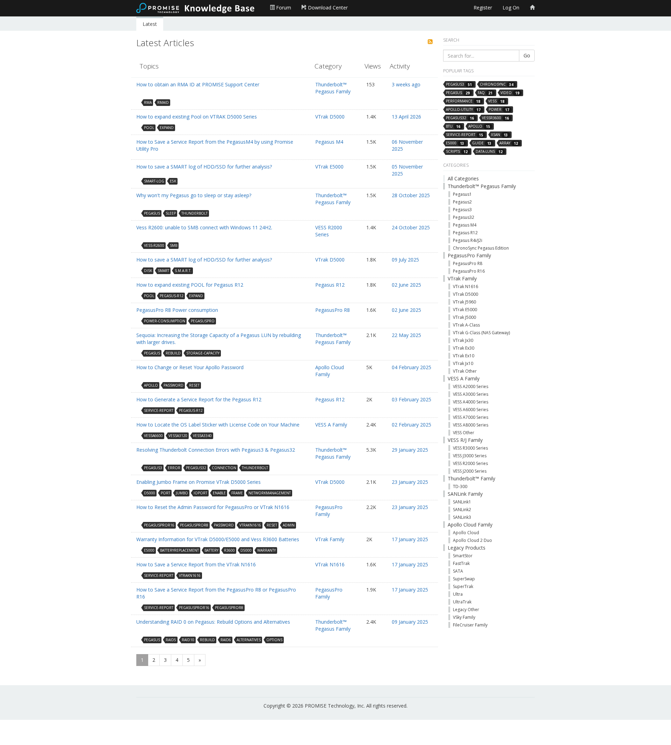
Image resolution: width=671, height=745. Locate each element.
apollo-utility (463, 109)
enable (219, 492)
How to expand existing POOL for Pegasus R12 (189, 284)
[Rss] (430, 42)
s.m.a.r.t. (183, 270)
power (499, 109)
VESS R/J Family (465, 440)
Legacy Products (466, 547)
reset (194, 385)
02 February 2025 (411, 424)
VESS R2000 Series (328, 231)
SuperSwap (464, 579)
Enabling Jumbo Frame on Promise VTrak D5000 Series (198, 482)
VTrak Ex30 (463, 348)
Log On (511, 7)
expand (167, 127)
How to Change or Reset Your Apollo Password (190, 367)
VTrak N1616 (330, 564)
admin (289, 525)
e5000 (149, 550)
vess (496, 101)
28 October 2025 (411, 195)
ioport (200, 492)
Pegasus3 (462, 210)
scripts (457, 151)
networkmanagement (269, 492)
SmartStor (462, 556)
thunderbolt (194, 213)
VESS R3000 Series (470, 448)
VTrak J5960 (464, 302)
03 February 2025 (411, 399)
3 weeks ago (406, 84)
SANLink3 (462, 517)
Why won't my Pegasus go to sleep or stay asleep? (193, 195)
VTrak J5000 (464, 317)
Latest (150, 24)
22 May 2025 (406, 335)
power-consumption (164, 320)
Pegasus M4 (329, 141)
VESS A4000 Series (470, 402)
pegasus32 (196, 467)
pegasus (152, 213)
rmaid (163, 102)
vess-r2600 (154, 245)
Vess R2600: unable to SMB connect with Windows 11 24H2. (204, 227)
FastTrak (461, 563)
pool (149, 127)
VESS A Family (331, 424)
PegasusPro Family (328, 510)
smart (163, 270)
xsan (499, 134)
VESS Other (463, 433)
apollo (151, 385)
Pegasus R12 (330, 284)
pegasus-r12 (171, 295)
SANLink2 (462, 510)
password (173, 385)
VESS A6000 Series (470, 410)
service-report (158, 410)
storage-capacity (202, 353)
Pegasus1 (462, 194)
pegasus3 (153, 467)
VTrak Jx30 (463, 340)
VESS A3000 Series (470, 394)
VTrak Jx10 (463, 363)
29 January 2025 (410, 449)
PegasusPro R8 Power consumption (177, 310)
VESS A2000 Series (470, 386)
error (174, 467)
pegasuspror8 (194, 525)
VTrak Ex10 (463, 356)
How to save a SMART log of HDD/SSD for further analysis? (204, 166)
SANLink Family (465, 493)
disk (148, 270)
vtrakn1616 (250, 525)
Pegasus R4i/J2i (467, 240)
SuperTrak (463, 586)
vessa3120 (177, 435)
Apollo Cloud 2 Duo (472, 540)
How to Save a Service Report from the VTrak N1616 (196, 564)
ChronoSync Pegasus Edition (481, 248)
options (274, 639)
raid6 (226, 639)
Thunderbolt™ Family (471, 478)
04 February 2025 (411, 367)
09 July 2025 (405, 259)
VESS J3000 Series (469, 456)
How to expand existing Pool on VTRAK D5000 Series (196, 116)
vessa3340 (202, 435)
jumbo (182, 492)
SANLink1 (462, 502)
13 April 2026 (406, 116)
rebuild (173, 353)
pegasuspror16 (159, 525)
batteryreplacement (179, 550)
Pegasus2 (462, 202)
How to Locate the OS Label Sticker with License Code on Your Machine (218, 424)
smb (173, 245)
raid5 (171, 639)
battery (211, 550)
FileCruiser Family (470, 625)
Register (483, 7)
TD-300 (460, 486)
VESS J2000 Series (469, 471)
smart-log (154, 181)
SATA (458, 571)
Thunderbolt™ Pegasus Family (333, 88)
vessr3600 (495, 118)
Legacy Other (466, 610)
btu (453, 126)
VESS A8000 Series (470, 425)
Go (527, 55)
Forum (283, 7)
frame (237, 492)
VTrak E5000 (329, 166)
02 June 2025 (406, 284)
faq (485, 92)
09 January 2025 (410, 621)
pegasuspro (203, 320)
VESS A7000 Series (470, 417)
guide (481, 143)
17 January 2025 (410, 539)
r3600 (229, 550)
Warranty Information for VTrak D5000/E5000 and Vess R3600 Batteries (217, 539)
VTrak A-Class (466, 325)
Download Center (327, 7)
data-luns (489, 151)
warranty (266, 550)
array (508, 143)
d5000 (149, 492)
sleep (171, 213)
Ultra (458, 594)
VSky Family (464, 617)
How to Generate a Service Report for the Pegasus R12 (198, 399)
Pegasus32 (463, 217)
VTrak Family (329, 539)
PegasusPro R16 (469, 271)
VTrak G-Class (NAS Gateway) (481, 333)
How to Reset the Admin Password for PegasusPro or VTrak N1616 (212, 507)
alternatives (249, 639)
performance (463, 101)
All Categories (463, 178)
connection (224, 467)
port (165, 492)
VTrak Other (465, 371)
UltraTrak (462, 602)
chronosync (496, 84)
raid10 (188, 639)
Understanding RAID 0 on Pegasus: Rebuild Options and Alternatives (213, 621)
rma (148, 102)
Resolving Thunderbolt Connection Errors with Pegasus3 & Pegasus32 (215, 449)
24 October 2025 (411, 227)
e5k (173, 181)
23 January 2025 (410, 482)
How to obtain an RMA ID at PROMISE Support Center (197, 84)
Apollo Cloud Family (329, 371)
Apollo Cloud (466, 533)
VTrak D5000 (330, 116)
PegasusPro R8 (332, 310)
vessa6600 (153, 435)
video (509, 92)
